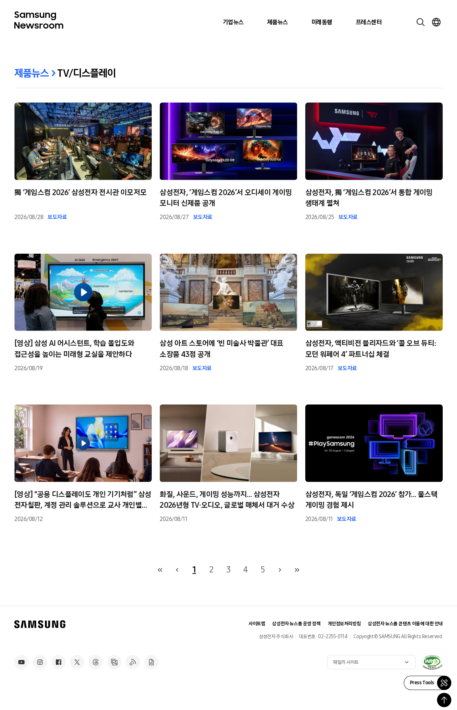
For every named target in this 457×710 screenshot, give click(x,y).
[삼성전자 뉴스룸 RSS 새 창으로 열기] (133, 662)
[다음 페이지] (280, 570)
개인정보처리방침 (344, 624)
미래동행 (321, 22)
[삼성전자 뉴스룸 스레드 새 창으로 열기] (96, 662)
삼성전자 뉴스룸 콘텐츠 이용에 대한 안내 (405, 624)
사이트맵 (256, 624)
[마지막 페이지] (297, 570)
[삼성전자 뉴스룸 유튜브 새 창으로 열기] (21, 662)
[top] (444, 700)
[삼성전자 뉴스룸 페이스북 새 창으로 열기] (58, 662)
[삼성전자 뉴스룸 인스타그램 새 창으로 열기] (40, 662)
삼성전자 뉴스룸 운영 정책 (296, 624)
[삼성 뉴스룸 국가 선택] (436, 22)
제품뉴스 (277, 22)
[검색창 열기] (420, 22)
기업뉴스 (233, 22)
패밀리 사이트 (346, 662)
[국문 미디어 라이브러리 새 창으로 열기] (114, 662)
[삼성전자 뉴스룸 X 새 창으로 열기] (77, 662)
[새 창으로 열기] (432, 662)
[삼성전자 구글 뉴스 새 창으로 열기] (151, 662)
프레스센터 (368, 22)
